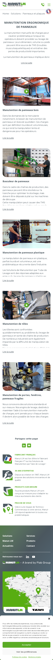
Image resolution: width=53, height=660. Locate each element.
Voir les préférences (26, 652)
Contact (30, 545)
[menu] (49, 4)
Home (6, 13)
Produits (30, 540)
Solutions (16, 13)
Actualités (8, 545)
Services (30, 535)
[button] (49, 618)
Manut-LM (8, 540)
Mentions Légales (34, 657)
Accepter (26, 645)
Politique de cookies (19, 657)
